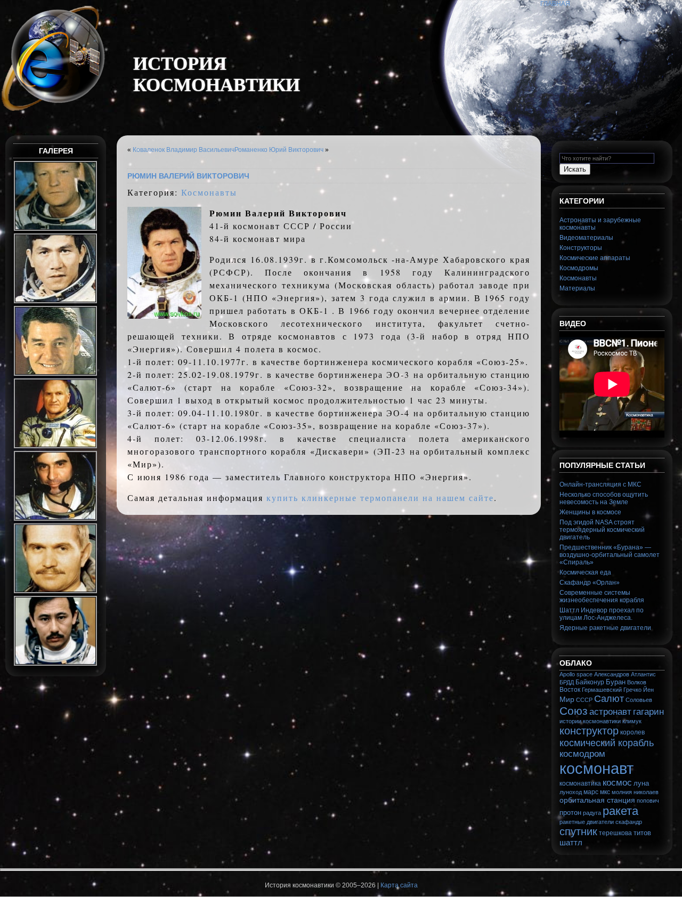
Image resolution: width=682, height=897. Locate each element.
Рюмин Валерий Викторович (188, 176)
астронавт (610, 711)
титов (642, 833)
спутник (578, 831)
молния (622, 792)
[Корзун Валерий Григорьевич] (56, 374)
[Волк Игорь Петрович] (56, 229)
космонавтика (580, 783)
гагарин (648, 712)
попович (648, 800)
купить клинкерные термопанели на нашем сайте (380, 497)
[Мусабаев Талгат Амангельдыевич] (56, 664)
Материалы (577, 288)
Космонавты (209, 192)
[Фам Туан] (56, 302)
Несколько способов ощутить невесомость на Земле (603, 498)
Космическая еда (585, 572)
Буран (616, 682)
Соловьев (639, 700)
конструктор (589, 731)
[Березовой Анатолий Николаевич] (56, 592)
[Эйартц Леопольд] (56, 519)
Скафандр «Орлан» (589, 582)
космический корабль (606, 742)
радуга (592, 813)
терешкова (615, 833)
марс (590, 792)
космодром (582, 754)
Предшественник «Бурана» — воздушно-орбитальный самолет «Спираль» (609, 555)
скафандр (628, 822)
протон (570, 813)
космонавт (596, 768)
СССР (584, 700)
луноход (570, 792)
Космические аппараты (594, 258)
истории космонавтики (590, 721)
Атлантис (643, 674)
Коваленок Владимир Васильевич (183, 149)
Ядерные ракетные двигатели (605, 628)
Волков (636, 682)
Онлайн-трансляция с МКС (600, 484)
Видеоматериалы (586, 237)
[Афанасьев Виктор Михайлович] (56, 447)
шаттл (570, 842)
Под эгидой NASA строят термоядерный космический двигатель (602, 530)
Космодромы (578, 268)
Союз (573, 711)
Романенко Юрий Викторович (278, 149)
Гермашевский (602, 689)
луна (641, 783)
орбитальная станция (597, 800)
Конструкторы (580, 248)
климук (632, 721)
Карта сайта (399, 885)
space (584, 674)
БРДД (566, 682)
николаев (646, 792)
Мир (566, 699)
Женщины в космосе (590, 512)
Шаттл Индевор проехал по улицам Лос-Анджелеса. (601, 614)
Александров (611, 674)
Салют (609, 698)
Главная (555, 3)
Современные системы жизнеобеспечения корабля (601, 596)
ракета (620, 811)
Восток (569, 689)
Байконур (589, 682)
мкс (605, 792)
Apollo (567, 674)
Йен (648, 689)
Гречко (632, 689)
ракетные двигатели (586, 822)
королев (632, 732)
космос (617, 783)
